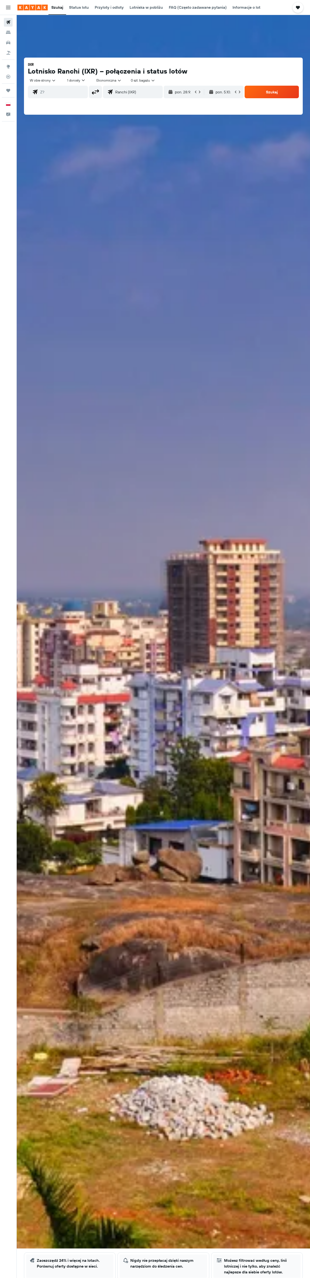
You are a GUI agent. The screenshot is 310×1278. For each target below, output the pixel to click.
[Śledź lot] (8, 77)
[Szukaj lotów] (8, 22)
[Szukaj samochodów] (8, 42)
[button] (8, 7)
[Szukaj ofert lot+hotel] (8, 53)
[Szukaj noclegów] (8, 32)
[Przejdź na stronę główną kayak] (32, 7)
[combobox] (43, 80)
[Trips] (8, 90)
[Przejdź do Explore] (8, 66)
